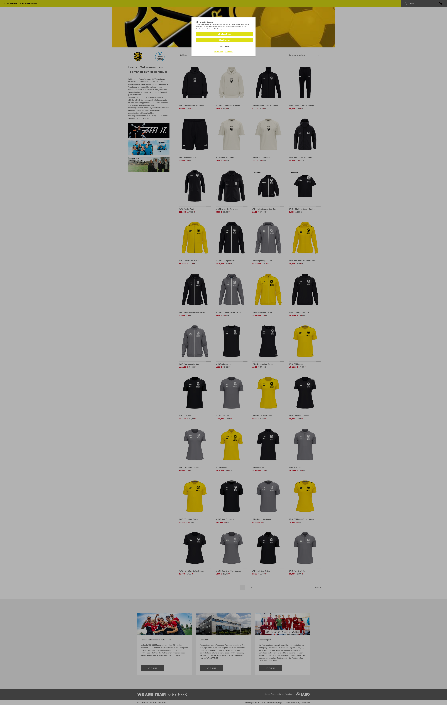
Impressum (229, 51)
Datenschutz (218, 51)
